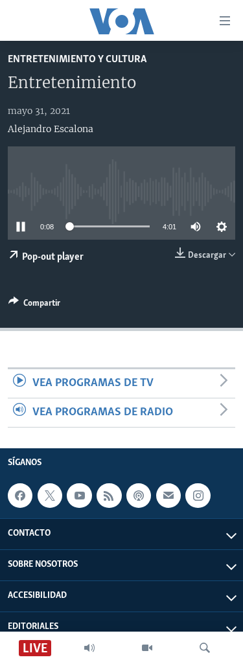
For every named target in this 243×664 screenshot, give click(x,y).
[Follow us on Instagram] (197, 495)
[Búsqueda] (204, 648)
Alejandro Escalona (50, 129)
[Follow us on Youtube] (79, 495)
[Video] (147, 648)
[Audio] (89, 648)
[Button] (34, 305)
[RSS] (109, 495)
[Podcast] (138, 495)
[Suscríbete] (168, 495)
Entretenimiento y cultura (77, 59)
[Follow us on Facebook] (20, 495)
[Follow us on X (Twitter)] (50, 495)
